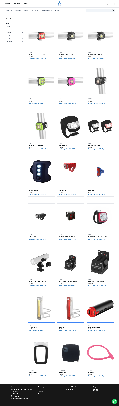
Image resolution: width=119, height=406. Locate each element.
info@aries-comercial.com (20, 398)
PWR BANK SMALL (94, 327)
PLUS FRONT (33, 327)
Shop (6, 18)
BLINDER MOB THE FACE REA (67, 236)
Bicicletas (18, 10)
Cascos (25, 10)
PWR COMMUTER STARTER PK (68, 281)
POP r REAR (91, 191)
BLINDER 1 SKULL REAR (95, 100)
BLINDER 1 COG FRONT (95, 54)
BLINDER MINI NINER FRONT (97, 236)
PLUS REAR (62, 327)
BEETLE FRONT (63, 145)
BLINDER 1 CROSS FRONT (37, 100)
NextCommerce (109, 405)
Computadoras (47, 10)
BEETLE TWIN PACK (94, 145)
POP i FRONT (62, 191)
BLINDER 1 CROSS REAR (36, 145)
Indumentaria (35, 10)
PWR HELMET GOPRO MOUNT (38, 281)
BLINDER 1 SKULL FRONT (66, 54)
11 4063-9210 (16, 396)
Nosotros (17, 4)
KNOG (11, 18)
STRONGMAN (33, 372)
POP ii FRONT (33, 236)
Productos (8, 4)
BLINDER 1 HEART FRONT (37, 54)
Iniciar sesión (69, 389)
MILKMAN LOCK (64, 372)
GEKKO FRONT (33, 191)
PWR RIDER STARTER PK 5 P (96, 281)
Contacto (25, 4)
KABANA (91, 372)
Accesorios (8, 10)
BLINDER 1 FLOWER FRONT (67, 100)
